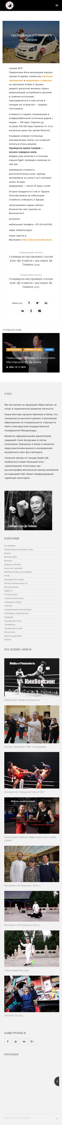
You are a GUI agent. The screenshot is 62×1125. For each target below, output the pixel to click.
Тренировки (9, 625)
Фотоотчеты (9, 632)
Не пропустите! (36, 354)
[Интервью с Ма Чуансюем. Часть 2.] (31, 864)
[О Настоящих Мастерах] (31, 948)
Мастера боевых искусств (15, 583)
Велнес (7, 553)
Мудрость (8, 591)
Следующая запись (31, 281)
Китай (7, 576)
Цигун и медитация (12, 636)
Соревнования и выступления (17, 609)
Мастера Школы (11, 587)
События (20, 46)
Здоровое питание (12, 564)
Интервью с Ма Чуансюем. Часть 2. (22, 885)
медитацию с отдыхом (39, 80)
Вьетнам (8, 561)
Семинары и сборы (12, 602)
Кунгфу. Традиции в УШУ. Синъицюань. (25, 746)
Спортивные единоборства (16, 613)
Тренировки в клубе (13, 628)
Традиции (8, 617)
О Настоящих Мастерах (16, 970)
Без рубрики (9, 546)
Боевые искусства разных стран (18, 549)
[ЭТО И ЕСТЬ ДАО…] (31, 994)
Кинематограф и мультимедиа (18, 572)
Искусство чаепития (13, 568)
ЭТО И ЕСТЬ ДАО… (14, 1015)
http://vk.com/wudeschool (37, 239)
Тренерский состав (13, 621)
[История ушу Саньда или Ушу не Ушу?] (31, 770)
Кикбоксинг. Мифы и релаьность (22, 699)
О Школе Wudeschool (13, 598)
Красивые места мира (17, 354)
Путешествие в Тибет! (21, 362)
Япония (7, 640)
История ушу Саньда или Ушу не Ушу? (24, 791)
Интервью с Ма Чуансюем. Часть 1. (22, 924)
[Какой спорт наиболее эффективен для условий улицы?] (31, 815)
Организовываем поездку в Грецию (31, 37)
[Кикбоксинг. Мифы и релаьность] (31, 677)
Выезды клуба (10, 557)
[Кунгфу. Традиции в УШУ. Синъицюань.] (31, 724)
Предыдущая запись (31, 258)
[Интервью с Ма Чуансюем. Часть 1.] (31, 906)
